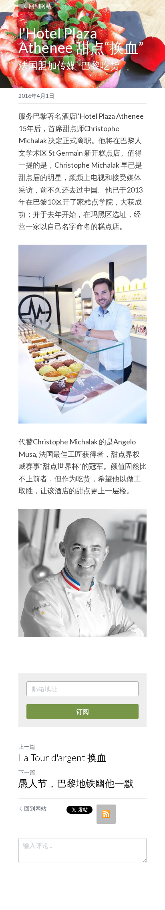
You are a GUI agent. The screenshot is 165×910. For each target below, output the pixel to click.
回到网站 (40, 5)
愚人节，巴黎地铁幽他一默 (76, 783)
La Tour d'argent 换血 (62, 757)
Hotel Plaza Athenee (59, 40)
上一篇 (26, 746)
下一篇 (26, 772)
